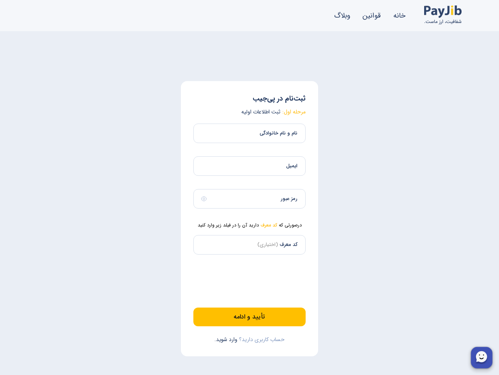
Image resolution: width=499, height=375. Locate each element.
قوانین (372, 15)
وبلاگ (342, 15)
